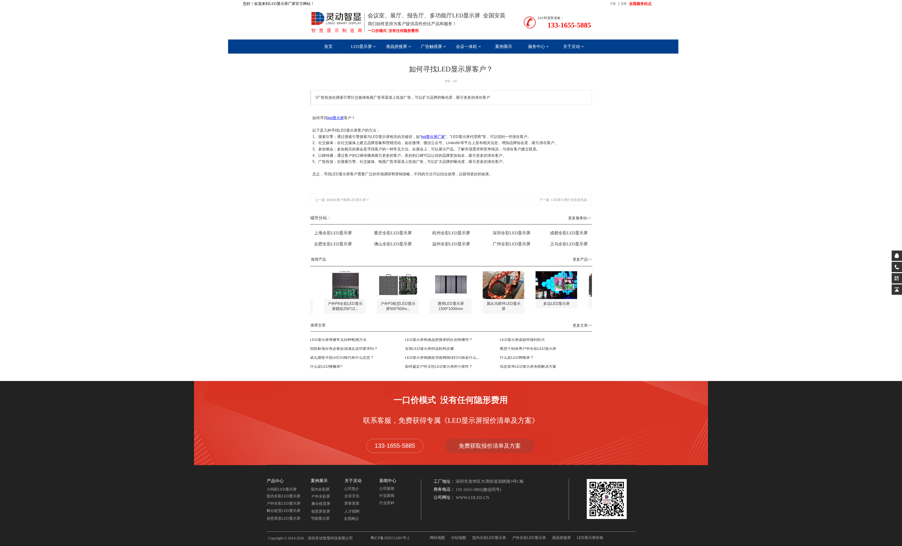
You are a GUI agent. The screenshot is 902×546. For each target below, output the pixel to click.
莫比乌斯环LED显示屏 (489, 306)
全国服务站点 (640, 4)
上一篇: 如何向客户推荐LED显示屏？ (342, 200)
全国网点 (351, 519)
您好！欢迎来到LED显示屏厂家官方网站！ (278, 4)
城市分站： (320, 218)
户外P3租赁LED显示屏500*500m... (383, 306)
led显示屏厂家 (433, 137)
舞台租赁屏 (320, 504)
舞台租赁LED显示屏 (283, 511)
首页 (328, 46)
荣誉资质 (351, 503)
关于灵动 (572, 46)
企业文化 (351, 496)
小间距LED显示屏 (282, 489)
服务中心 (537, 46)
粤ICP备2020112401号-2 (389, 538)
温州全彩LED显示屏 (451, 244)
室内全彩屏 (320, 489)
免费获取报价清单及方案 (490, 446)
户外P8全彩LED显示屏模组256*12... (331, 306)
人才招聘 (351, 511)
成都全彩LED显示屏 (569, 233)
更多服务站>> (579, 218)
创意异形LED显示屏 (283, 518)
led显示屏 (335, 118)
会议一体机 (467, 46)
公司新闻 (386, 489)
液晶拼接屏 (397, 46)
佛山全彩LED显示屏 (393, 244)
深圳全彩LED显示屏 (511, 233)
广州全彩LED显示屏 (511, 244)
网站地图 (437, 538)
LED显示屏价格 (590, 538)
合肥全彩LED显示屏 (333, 244)
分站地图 (458, 538)
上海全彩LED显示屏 (333, 233)
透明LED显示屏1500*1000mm (437, 306)
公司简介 (351, 489)
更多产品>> (582, 259)
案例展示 (503, 46)
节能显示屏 (320, 518)
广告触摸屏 (432, 46)
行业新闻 (386, 496)
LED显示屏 (362, 46)
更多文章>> (582, 325)
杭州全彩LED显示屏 (451, 233)
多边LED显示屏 (542, 304)
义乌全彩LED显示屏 (569, 244)
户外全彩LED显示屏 (283, 503)
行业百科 (386, 503)
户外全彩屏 (320, 496)
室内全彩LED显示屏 (283, 496)
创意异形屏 (320, 511)
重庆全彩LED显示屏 (393, 233)
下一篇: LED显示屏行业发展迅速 (563, 200)
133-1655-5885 (395, 445)
